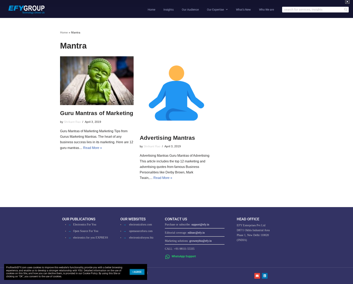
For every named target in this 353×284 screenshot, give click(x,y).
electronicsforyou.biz (141, 237)
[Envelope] (257, 276)
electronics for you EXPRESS (90, 237)
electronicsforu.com (140, 224)
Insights (168, 9)
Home (151, 9)
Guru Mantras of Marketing (96, 113)
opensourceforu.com (141, 231)
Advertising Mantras (167, 138)
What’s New (243, 9)
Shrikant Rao (72, 121)
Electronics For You (84, 224)
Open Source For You (85, 231)
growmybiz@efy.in (200, 240)
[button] (347, 1)
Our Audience (190, 9)
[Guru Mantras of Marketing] (97, 80)
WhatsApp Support (184, 256)
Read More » (92, 148)
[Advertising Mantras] (176, 93)
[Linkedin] (265, 276)
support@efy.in (200, 224)
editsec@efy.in (196, 232)
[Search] (346, 9)
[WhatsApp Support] (167, 256)
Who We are (266, 9)
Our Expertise (215, 9)
